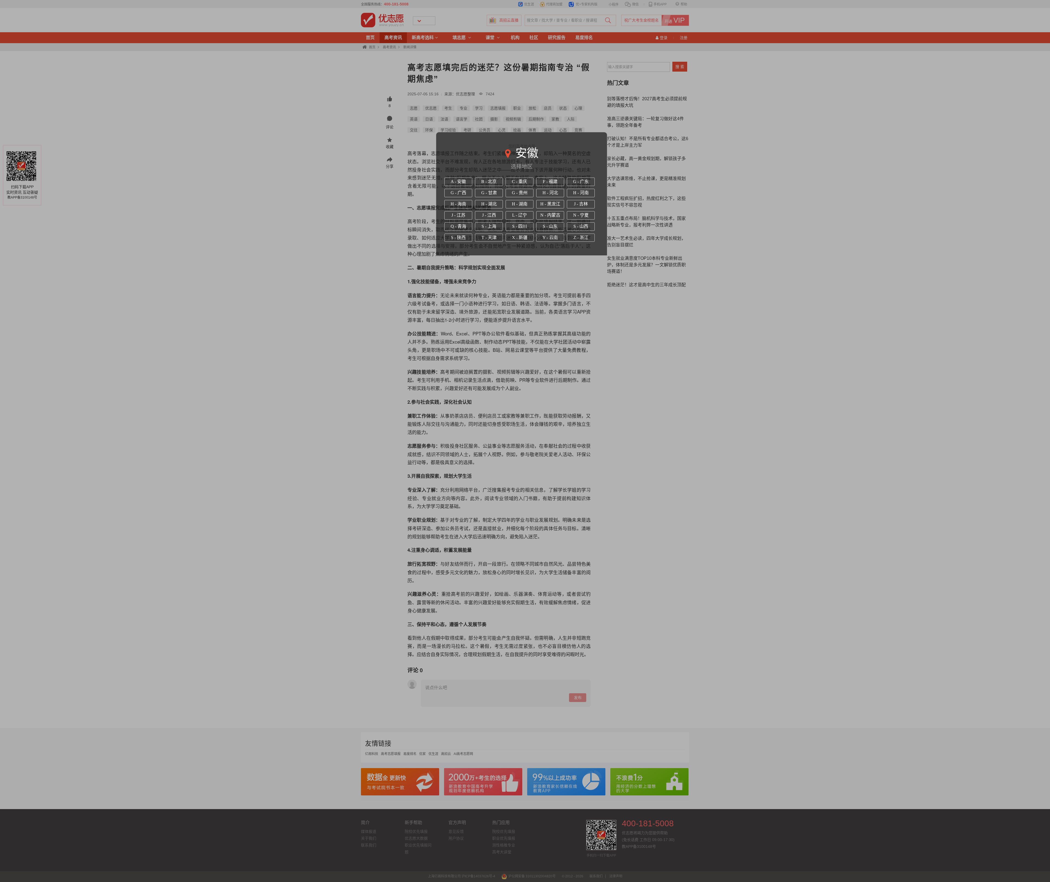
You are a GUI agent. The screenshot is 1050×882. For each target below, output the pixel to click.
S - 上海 (489, 226)
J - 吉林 (581, 204)
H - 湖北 (489, 204)
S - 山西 (580, 226)
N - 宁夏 (581, 215)
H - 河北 (550, 192)
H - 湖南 (519, 204)
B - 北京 (489, 181)
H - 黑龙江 (550, 204)
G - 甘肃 (489, 192)
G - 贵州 (519, 192)
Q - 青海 (458, 226)
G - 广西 (458, 192)
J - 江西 (489, 215)
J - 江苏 (458, 215)
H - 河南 (581, 192)
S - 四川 (519, 226)
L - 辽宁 (519, 215)
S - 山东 (550, 226)
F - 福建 (550, 181)
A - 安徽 (458, 181)
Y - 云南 (550, 237)
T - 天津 (489, 237)
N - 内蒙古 (550, 215)
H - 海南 (458, 204)
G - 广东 (581, 181)
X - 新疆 (519, 237)
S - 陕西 (458, 237)
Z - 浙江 (580, 237)
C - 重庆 (519, 181)
